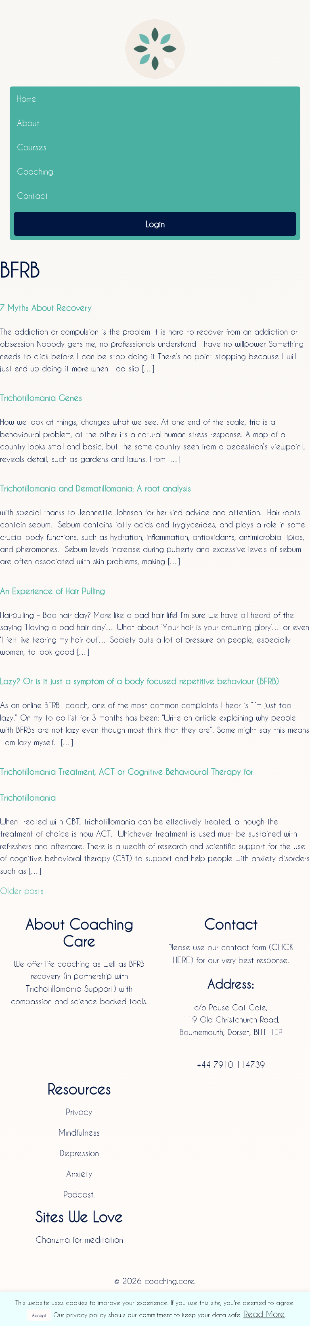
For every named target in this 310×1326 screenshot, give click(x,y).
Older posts (22, 891)
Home (26, 98)
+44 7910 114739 (231, 1064)
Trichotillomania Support (69, 988)
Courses (31, 147)
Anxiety (79, 1173)
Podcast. (79, 1194)
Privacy (79, 1112)
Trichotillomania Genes (41, 398)
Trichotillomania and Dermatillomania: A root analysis (95, 488)
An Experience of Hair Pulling (52, 591)
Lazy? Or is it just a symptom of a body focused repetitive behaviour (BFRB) (139, 681)
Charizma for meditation (79, 1239)
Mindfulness (79, 1132)
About (28, 123)
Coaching (35, 171)
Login (155, 224)
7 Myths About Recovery (46, 307)
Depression (79, 1153)
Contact (32, 195)
